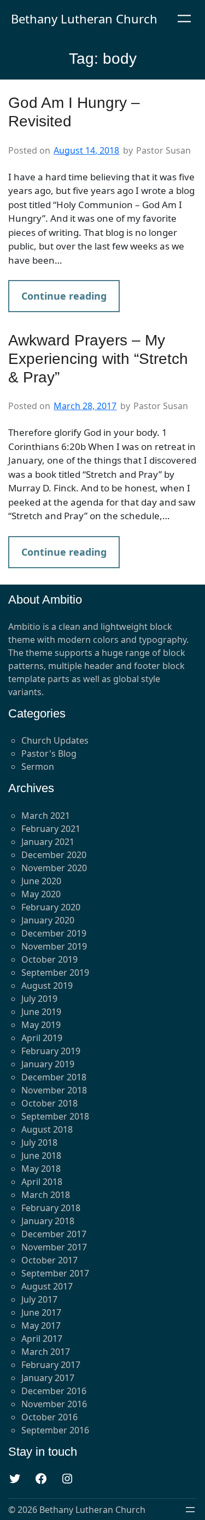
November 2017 (54, 1247)
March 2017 (45, 1352)
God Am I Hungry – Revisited (74, 112)
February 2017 (50, 1365)
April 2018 (41, 1182)
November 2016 (54, 1404)
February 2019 (50, 1051)
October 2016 (49, 1417)
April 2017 (41, 1339)
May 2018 (41, 1169)
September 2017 (55, 1273)
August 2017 (47, 1286)
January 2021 (47, 842)
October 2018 (49, 1103)
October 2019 (49, 959)
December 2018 (53, 1077)
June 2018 (41, 1156)
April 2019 (41, 1038)
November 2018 (54, 1090)
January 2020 (47, 920)
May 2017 (41, 1325)
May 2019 (41, 1025)
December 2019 (53, 933)
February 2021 (50, 829)
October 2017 (49, 1260)
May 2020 (41, 894)
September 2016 (55, 1430)
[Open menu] (184, 18)
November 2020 (54, 868)
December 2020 (53, 855)
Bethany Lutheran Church (84, 18)
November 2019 (54, 946)
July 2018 (39, 1142)
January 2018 (47, 1221)
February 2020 (50, 907)
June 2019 (41, 1012)
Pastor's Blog (49, 753)
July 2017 (39, 1299)
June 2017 (41, 1312)
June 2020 (41, 881)
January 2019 (47, 1064)
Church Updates (55, 740)
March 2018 (45, 1195)
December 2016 (53, 1391)
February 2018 (50, 1208)
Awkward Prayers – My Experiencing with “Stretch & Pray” (98, 358)
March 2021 (45, 816)
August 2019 (47, 986)
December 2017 (53, 1234)
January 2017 (47, 1378)
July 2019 (39, 999)
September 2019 (55, 972)
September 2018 (55, 1116)
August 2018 (47, 1129)
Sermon (37, 767)
